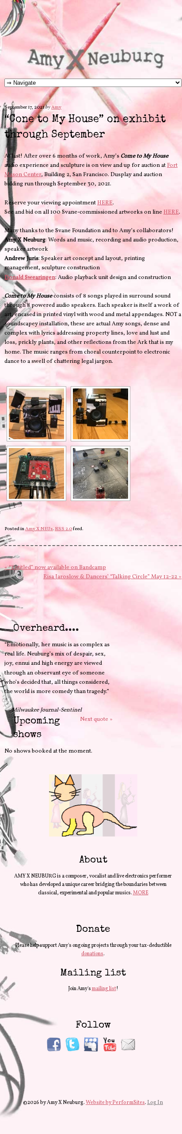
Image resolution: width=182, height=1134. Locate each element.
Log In (155, 1102)
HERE (105, 203)
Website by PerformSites (115, 1102)
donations (92, 953)
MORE (140, 893)
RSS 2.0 (63, 529)
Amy (56, 107)
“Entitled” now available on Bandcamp (55, 568)
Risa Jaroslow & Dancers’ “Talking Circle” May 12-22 (112, 577)
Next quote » (96, 719)
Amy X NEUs (39, 529)
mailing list (104, 988)
